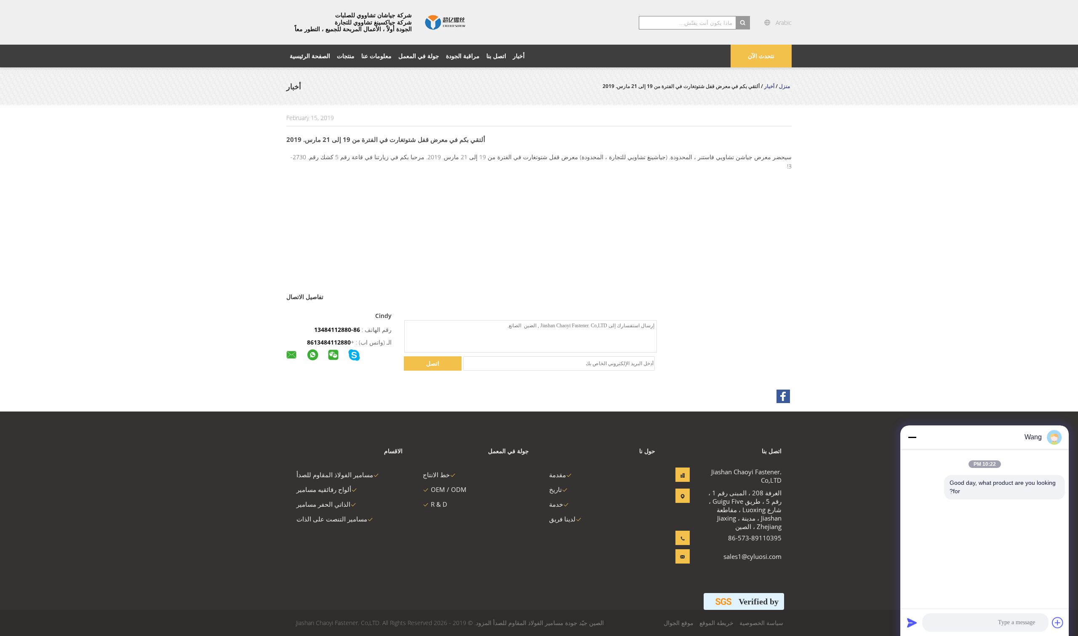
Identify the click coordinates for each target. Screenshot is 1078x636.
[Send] (912, 622)
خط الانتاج (436, 474)
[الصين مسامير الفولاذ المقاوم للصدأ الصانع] (445, 22)
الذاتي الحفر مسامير (323, 504)
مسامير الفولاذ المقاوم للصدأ (334, 474)
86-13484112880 (337, 330)
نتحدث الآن (761, 56)
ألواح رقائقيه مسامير (323, 489)
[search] (743, 22)
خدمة (556, 504)
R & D (439, 504)
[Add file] (1058, 622)
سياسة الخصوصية (761, 623)
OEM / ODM (449, 489)
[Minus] (912, 437)
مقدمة (557, 474)
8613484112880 (329, 342)
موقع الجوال (679, 623)
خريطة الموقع (716, 623)
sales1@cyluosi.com (755, 556)
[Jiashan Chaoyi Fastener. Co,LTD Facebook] (783, 396)
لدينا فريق (562, 519)
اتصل (432, 363)
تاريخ (555, 489)
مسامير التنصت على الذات (331, 519)
